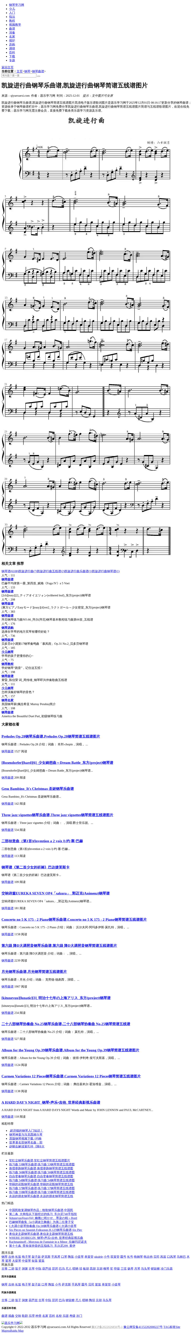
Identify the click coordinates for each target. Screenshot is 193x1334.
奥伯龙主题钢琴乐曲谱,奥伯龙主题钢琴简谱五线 (41, 1233)
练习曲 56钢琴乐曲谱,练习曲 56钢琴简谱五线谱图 (42, 1172)
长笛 (18, 1256)
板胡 (86, 1268)
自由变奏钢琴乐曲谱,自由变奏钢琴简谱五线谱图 (41, 1176)
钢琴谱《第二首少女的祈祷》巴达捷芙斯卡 (36, 867)
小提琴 (79, 1256)
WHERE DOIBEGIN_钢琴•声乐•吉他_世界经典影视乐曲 (46, 1237)
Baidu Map (17, 1330)
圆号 (123, 1256)
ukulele (98, 1256)
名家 (12, 36)
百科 (12, 52)
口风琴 (171, 1256)
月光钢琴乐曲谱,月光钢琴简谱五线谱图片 (34, 972)
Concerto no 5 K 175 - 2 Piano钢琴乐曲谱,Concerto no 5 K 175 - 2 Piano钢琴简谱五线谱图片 (74, 919)
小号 (107, 1256)
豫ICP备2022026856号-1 (107, 1327)
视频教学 (15, 24)
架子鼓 (36, 1256)
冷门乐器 (167, 1268)
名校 (59, 1315)
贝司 (156, 1256)
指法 (12, 16)
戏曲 (11, 1315)
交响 (18, 1315)
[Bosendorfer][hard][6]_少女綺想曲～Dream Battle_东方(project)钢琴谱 (57, 763)
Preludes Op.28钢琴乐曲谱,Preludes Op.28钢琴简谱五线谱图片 (51, 736)
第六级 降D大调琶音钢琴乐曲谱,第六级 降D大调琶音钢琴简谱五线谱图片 (59, 946)
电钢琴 (138, 1256)
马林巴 (181, 1256)
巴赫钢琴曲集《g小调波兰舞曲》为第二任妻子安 (41, 1222)
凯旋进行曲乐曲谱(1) (78, 571)
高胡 (93, 1268)
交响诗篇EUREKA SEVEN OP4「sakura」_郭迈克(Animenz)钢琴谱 (56, 893)
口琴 (64, 1256)
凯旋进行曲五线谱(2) (50, 571)
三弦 (124, 1268)
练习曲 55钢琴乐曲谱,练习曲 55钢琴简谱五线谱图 (42, 1192)
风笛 (163, 1256)
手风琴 (55, 1256)
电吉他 (148, 1256)
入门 (12, 12)
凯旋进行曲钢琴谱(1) (105, 571)
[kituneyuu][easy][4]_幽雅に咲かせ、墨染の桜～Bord (43, 1218)
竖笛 (41, 1260)
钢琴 (27, 71)
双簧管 (114, 1256)
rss (8, 1330)
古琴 (32, 1268)
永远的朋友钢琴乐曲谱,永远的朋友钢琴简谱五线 (41, 1196)
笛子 (18, 1268)
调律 (12, 48)
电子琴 (26, 1256)
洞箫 (25, 1268)
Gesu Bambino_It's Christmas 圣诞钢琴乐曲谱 (38, 789)
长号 (130, 1256)
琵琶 (55, 1268)
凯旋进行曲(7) (27, 571)
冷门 (79, 1315)
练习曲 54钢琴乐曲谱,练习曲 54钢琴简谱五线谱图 (42, 1180)
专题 (12, 60)
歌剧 (25, 1315)
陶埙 (92, 1300)
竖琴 (8, 1260)
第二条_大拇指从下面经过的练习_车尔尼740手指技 (43, 1214)
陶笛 (71, 1256)
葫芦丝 (46, 1268)
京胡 (99, 1268)
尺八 (69, 1268)
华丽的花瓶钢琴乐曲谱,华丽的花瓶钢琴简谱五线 (41, 1184)
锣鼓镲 (155, 1268)
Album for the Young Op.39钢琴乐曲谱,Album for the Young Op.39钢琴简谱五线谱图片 (70, 1050)
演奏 (12, 32)
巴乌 (62, 1268)
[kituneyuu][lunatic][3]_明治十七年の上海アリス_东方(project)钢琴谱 (56, 998)
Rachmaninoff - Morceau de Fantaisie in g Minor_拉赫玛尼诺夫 (48, 1241)
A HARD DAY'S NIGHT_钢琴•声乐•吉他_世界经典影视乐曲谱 (51, 1102)
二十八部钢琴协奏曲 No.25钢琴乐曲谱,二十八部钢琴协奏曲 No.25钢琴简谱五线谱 (66, 1024)
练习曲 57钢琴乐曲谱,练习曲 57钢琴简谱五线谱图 (42, 1188)
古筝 (5, 1268)
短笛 (35, 1260)
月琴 (137, 1268)
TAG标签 (169, 1327)
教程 (12, 20)
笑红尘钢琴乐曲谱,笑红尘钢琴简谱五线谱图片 (39, 1160)
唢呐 (75, 1268)
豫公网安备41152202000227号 (143, 1327)
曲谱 (12, 28)
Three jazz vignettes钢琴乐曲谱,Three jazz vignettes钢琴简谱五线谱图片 (57, 815)
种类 (38, 1315)
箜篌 (117, 1268)
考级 (72, 1315)
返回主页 (8, 67)
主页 (20, 71)
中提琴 (26, 1260)
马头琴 (145, 1268)
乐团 (66, 1315)
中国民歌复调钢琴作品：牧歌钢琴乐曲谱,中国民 (41, 1210)
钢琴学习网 (16, 4)
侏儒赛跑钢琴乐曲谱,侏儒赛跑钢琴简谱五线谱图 (41, 1168)
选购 (12, 44)
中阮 (38, 1268)
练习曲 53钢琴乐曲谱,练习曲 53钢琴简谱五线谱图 (42, 1164)
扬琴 (130, 1268)
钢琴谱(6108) (10, 571)
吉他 (11, 1256)
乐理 (32, 1315)
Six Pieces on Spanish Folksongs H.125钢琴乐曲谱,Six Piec (45, 1229)
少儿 (12, 8)
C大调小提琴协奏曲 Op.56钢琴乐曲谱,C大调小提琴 (43, 1226)
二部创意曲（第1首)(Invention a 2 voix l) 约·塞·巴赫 (42, 841)
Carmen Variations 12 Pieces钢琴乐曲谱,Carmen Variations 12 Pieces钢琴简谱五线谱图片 (71, 1076)
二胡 (11, 1268)
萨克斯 (46, 1256)
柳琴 (106, 1268)
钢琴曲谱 (38, 71)
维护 (12, 40)
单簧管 (88, 1256)
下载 (12, 56)
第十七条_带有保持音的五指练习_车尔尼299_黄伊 (42, 1245)
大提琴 (16, 1260)
